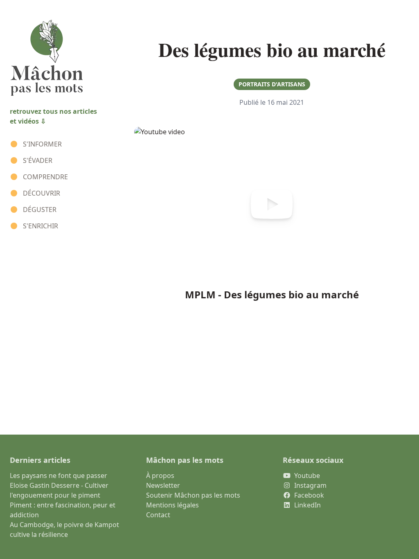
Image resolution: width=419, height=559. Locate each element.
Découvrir (41, 193)
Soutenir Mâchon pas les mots (193, 495)
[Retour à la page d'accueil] (62, 58)
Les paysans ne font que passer (58, 475)
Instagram (310, 485)
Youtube (307, 475)
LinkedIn (307, 504)
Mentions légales (172, 504)
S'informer (42, 144)
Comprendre (45, 176)
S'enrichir (40, 225)
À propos (160, 475)
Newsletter (163, 485)
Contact (158, 514)
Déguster (39, 209)
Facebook (309, 495)
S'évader (37, 160)
